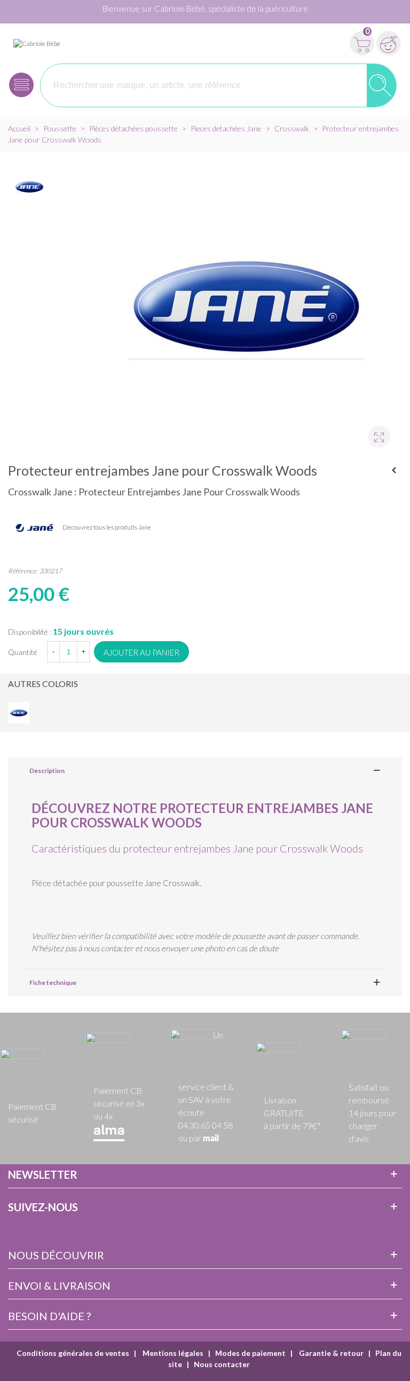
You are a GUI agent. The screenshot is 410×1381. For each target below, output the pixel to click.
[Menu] (21, 85)
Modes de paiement (250, 1353)
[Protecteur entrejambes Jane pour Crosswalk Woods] (374, 432)
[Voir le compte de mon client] (388, 43)
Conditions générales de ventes (73, 1353)
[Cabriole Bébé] (37, 43)
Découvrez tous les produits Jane (106, 527)
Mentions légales (172, 1353)
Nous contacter (222, 1364)
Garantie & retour (330, 1353)
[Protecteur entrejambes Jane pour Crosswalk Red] (394, 470)
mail (211, 1138)
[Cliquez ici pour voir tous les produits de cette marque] (34, 528)
